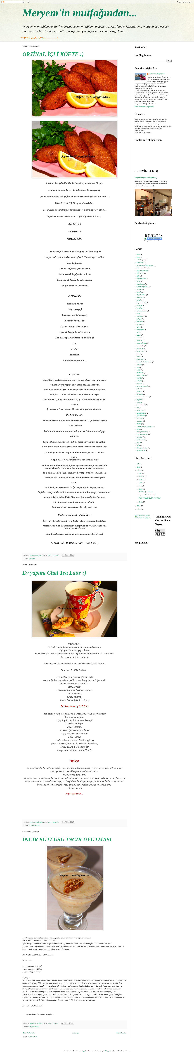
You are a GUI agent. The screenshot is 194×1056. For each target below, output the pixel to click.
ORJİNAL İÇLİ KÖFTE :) (53, 54)
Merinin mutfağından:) (157, 74)
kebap (138, 335)
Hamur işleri (141, 316)
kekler (138, 338)
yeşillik (139, 442)
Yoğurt (139, 445)
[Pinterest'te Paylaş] (73, 555)
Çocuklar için (141, 284)
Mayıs (141, 479)
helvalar (139, 319)
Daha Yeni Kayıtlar (29, 1033)
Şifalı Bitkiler (141, 416)
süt (138, 408)
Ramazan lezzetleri (143, 397)
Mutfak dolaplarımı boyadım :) (146, 178)
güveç (138, 313)
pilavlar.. (139, 391)
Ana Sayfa (75, 1033)
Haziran (141, 476)
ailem (138, 254)
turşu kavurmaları (142, 434)
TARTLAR (140, 421)
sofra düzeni (141, 405)
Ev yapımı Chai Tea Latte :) (54, 573)
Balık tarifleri (141, 260)
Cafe (30, 825)
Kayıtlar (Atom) (32, 1037)
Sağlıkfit (139, 400)
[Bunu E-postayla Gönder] (63, 555)
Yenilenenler (141, 440)
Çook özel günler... (142, 287)
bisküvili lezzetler (142, 271)
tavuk (138, 429)
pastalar (139, 381)
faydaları (139, 308)
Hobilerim (140, 322)
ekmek (139, 300)
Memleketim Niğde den (144, 362)
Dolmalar (140, 297)
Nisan (141, 483)
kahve (34, 825)
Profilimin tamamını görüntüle (144, 107)
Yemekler (140, 437)
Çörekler (139, 292)
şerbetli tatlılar (141, 413)
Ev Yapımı (140, 305)
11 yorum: (56, 822)
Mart (140, 486)
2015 (139, 470)
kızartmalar (140, 346)
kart (138, 332)
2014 (139, 506)
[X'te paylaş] (68, 555)
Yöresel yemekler (142, 448)
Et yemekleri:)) (141, 303)
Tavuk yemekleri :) (142, 432)
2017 (139, 464)
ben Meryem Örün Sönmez (145, 265)
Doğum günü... (141, 295)
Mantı (138, 356)
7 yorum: (55, 1023)
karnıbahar (140, 330)
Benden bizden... (142, 268)
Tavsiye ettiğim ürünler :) (145, 426)
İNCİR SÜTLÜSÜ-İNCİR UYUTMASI (67, 839)
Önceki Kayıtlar (121, 1033)
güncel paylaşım (142, 311)
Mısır (138, 367)
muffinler (140, 373)
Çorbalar (139, 289)
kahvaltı (139, 324)
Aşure (138, 257)
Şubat (141, 489)
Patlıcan (139, 383)
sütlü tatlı (31, 1027)
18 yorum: (56, 555)
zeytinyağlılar (141, 451)
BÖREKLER (140, 273)
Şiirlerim (139, 418)
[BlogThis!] (65, 555)
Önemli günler (141, 375)
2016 (139, 467)
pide (138, 389)
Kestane (139, 340)
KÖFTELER (32, 558)
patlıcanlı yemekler (143, 386)
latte (37, 825)
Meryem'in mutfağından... (79, 13)
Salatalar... (140, 402)
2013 (139, 509)
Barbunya (140, 263)
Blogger (107, 1051)
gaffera (85, 1051)
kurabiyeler (140, 351)
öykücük (139, 378)
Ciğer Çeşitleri (141, 279)
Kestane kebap (141, 343)
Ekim (140, 473)
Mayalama (140, 359)
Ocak (140, 502)
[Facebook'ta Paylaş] (70, 555)
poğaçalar (140, 394)
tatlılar (37, 1027)
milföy (139, 370)
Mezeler (139, 365)
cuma (138, 281)
